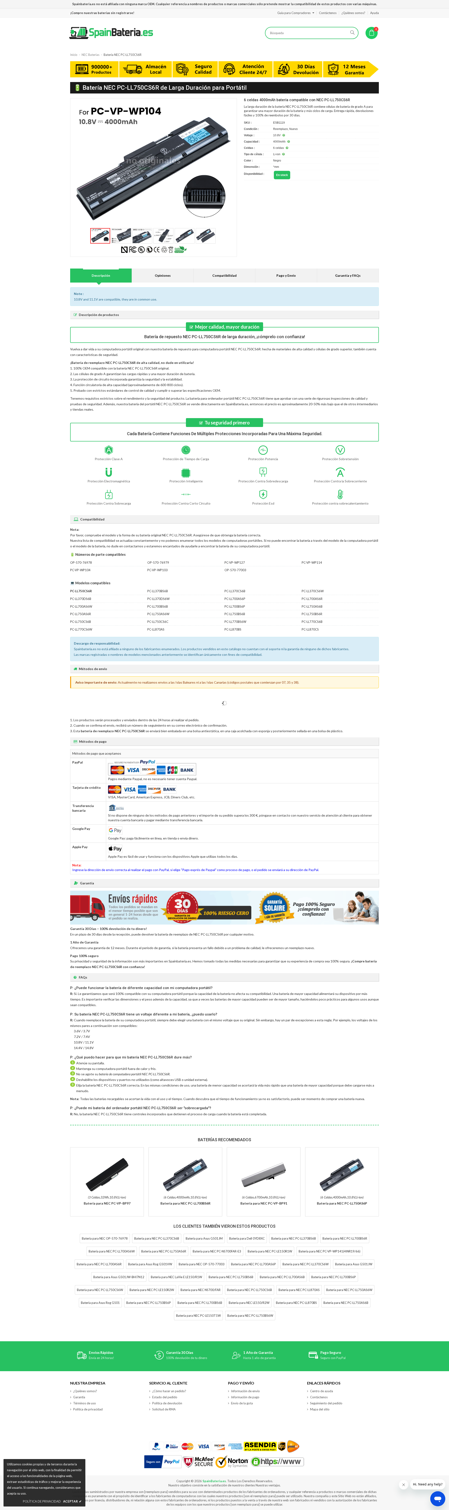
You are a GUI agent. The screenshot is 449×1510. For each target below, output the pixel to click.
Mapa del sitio (320, 1409)
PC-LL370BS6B (157, 591)
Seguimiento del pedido (326, 1403)
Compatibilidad (224, 275)
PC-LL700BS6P (234, 606)
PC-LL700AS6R (312, 599)
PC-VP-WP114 (312, 562)
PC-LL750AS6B (312, 606)
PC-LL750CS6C (157, 622)
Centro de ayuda (321, 1391)
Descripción (101, 275)
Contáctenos (328, 13)
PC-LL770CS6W (81, 629)
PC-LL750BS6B (234, 614)
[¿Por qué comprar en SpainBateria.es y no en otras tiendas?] (224, 70)
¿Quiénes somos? (353, 13)
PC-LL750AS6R (80, 614)
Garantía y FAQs (348, 275)
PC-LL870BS (232, 629)
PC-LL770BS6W (235, 622)
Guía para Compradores (294, 13)
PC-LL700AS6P (234, 599)
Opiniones (163, 275)
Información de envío (245, 1391)
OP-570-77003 (235, 570)
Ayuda (374, 13)
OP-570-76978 (81, 562)
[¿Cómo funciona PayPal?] (163, 1461)
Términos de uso (84, 1403)
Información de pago (245, 1397)
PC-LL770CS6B (312, 622)
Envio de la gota (242, 1403)
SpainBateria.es (214, 1481)
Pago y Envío (286, 275)
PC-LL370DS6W (158, 599)
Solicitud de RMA (164, 1409)
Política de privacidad (88, 1409)
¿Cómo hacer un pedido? (169, 1391)
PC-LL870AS (155, 629)
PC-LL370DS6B (80, 599)
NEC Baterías (90, 55)
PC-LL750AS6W (158, 614)
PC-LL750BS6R (312, 614)
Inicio (73, 55)
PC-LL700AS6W (81, 606)
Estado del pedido (164, 1397)
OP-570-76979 (158, 562)
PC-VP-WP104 (80, 570)
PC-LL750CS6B (80, 622)
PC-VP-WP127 (234, 562)
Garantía (79, 1397)
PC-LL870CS (310, 629)
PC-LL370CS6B (234, 591)
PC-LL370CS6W (313, 591)
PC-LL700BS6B (157, 606)
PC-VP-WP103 (157, 570)
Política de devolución (167, 1403)
